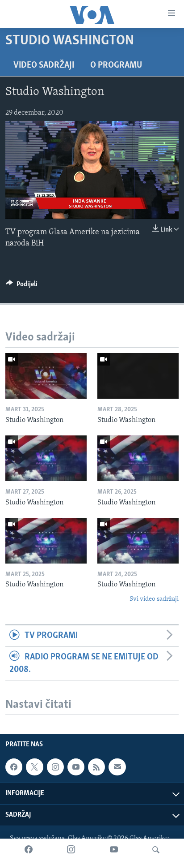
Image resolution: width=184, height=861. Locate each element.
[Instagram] (71, 850)
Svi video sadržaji (154, 599)
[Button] (22, 286)
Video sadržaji (43, 65)
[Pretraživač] (155, 850)
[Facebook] (28, 850)
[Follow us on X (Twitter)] (34, 766)
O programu (116, 65)
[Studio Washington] (46, 376)
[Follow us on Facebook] (13, 766)
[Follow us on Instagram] (55, 766)
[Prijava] (117, 766)
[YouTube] (114, 850)
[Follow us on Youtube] (75, 766)
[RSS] (96, 766)
